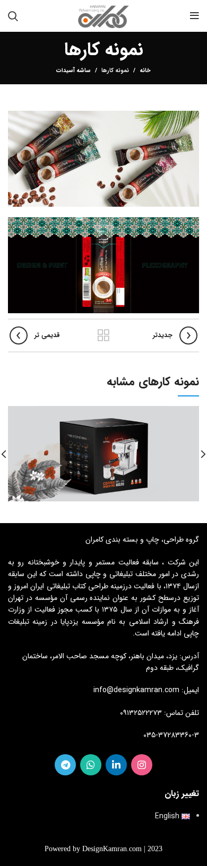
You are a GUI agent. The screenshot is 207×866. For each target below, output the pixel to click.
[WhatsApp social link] (90, 764)
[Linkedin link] (116, 764)
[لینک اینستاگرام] (141, 764)
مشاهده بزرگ (16, 414)
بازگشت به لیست (103, 335)
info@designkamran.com (136, 690)
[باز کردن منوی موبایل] (194, 15)
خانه (145, 71)
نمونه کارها (115, 70)
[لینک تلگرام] (65, 764)
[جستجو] (13, 15)
